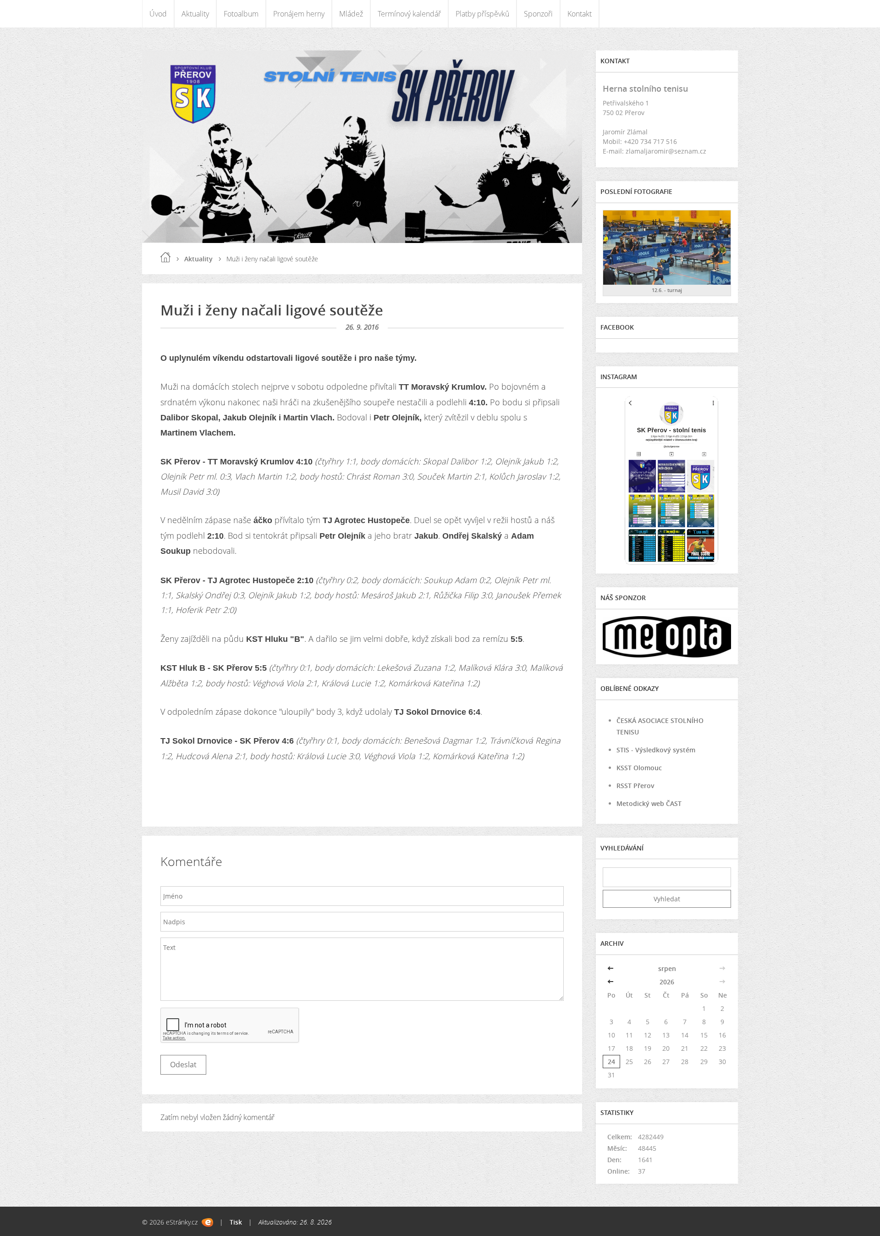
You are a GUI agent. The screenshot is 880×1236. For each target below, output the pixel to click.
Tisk (236, 1222)
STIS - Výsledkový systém (655, 749)
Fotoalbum (241, 14)
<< (611, 968)
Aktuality (195, 14)
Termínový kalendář (409, 14)
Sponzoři (538, 14)
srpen (667, 968)
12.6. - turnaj (667, 290)
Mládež (351, 14)
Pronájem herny (298, 14)
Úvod (158, 14)
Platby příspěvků (482, 14)
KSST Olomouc (639, 767)
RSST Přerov (635, 785)
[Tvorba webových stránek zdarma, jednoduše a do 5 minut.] (207, 1222)
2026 (667, 981)
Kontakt (579, 14)
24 (611, 1061)
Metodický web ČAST (649, 803)
